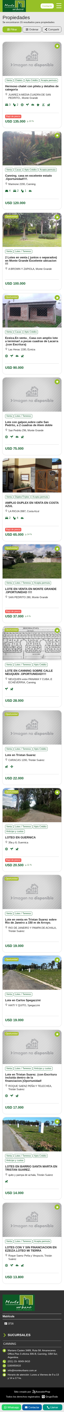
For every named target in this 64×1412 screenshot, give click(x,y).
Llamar (54, 1407)
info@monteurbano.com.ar (22, 1370)
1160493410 (14, 1365)
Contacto (47, 6)
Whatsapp (13, 1407)
